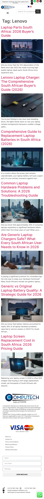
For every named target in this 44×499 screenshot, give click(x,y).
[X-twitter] (32, 3)
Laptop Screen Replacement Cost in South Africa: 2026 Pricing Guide (18, 342)
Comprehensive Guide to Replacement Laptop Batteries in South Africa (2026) (21, 138)
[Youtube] (38, 1)
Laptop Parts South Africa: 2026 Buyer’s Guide (17, 31)
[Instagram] (40, 1)
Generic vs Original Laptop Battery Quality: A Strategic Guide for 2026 (21, 290)
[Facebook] (32, 1)
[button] (7, 12)
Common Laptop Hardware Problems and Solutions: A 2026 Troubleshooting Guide (20, 189)
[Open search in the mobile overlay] (28, 11)
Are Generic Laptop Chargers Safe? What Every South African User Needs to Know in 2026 (21, 241)
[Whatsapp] (35, 1)
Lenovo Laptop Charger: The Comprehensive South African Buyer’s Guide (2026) (20, 83)
